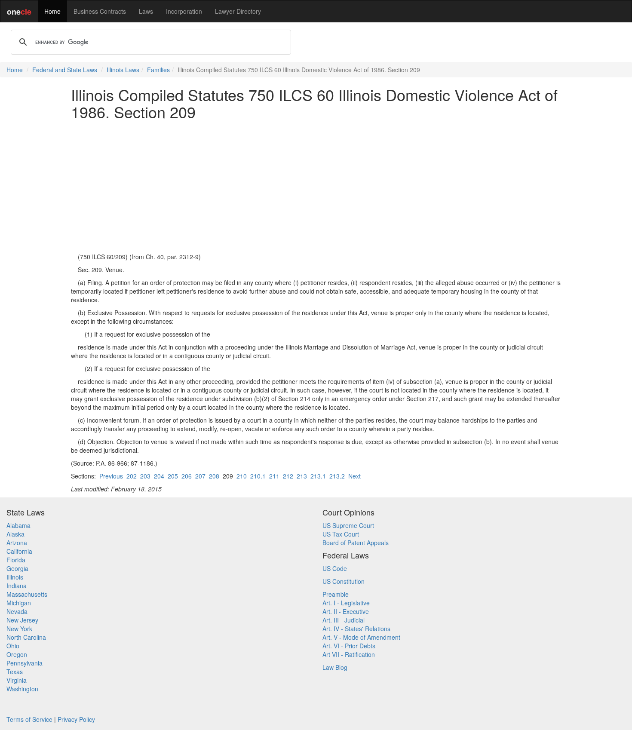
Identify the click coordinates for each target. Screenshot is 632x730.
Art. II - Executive (345, 611)
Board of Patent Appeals (355, 542)
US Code (334, 568)
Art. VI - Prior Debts (348, 645)
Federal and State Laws (64, 69)
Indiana (16, 585)
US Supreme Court (348, 525)
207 (200, 476)
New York (19, 628)
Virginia (16, 680)
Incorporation (184, 11)
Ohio (12, 645)
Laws (146, 11)
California (19, 551)
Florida (15, 559)
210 (241, 476)
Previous (111, 476)
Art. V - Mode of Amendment (361, 637)
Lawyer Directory (238, 11)
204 (159, 476)
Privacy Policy (76, 719)
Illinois (14, 577)
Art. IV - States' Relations (356, 628)
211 (274, 476)
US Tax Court (340, 534)
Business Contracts (100, 11)
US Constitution (343, 581)
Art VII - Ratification (348, 654)
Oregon (16, 654)
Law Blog (334, 667)
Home (52, 11)
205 (173, 476)
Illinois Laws (123, 69)
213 (302, 476)
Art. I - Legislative (346, 602)
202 (131, 476)
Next (354, 476)
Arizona (16, 542)
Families (158, 69)
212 (288, 476)
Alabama (18, 525)
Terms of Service (29, 719)
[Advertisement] (316, 186)
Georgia (17, 568)
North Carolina (26, 637)
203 (145, 476)
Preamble (335, 594)
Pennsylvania (24, 663)
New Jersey (22, 620)
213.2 (337, 476)
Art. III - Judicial (343, 620)
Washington (22, 688)
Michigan (18, 602)
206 (186, 476)
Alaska (15, 534)
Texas (14, 671)
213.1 (318, 476)
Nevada (17, 611)
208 (214, 476)
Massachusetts (26, 594)
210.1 (258, 476)
